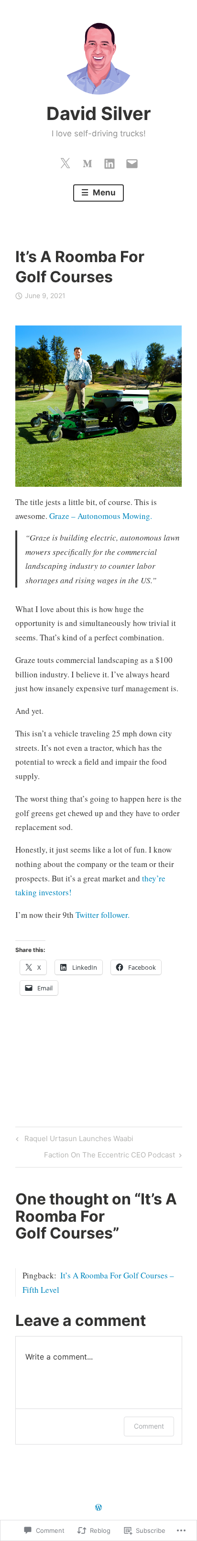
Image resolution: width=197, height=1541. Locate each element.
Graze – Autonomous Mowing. (100, 515)
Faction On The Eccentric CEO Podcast (109, 1156)
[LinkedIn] (109, 161)
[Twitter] (65, 161)
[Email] (132, 161)
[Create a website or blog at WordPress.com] (98, 1508)
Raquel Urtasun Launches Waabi (73, 1140)
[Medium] (87, 161)
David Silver (98, 113)
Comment (149, 1426)
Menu (103, 192)
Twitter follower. (103, 914)
